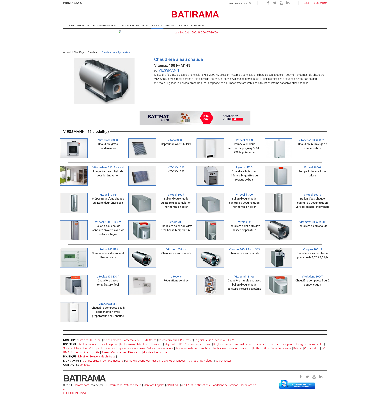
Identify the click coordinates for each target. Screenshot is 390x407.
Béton (265, 348)
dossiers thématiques (156, 352)
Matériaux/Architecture (134, 344)
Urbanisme (156, 344)
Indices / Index (112, 340)
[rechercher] (250, 2)
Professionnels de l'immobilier (193, 348)
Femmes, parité (285, 344)
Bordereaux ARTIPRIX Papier (175, 340)
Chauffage (79, 52)
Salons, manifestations (160, 348)
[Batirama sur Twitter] (275, 3)
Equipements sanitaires (131, 348)
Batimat (297, 348)
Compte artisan (92, 360)
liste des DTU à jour (89, 340)
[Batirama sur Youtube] (281, 3)
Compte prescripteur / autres (142, 360)
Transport (245, 348)
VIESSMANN (169, 70)
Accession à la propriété (85, 352)
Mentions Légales (154, 385)
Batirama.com (81, 385)
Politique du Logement (102, 348)
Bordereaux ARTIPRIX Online (139, 340)
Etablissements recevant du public (98, 344)
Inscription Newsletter (200, 360)
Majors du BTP (173, 344)
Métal (256, 348)
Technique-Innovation (225, 348)
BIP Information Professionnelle (123, 385)
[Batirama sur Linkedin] (288, 3)
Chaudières (93, 52)
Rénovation (134, 352)
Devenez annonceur (173, 360)
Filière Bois (80, 348)
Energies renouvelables (310, 344)
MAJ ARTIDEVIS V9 (75, 393)
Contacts (85, 364)
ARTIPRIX (187, 385)
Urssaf (207, 344)
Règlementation (222, 344)
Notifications (202, 385)
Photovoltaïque (193, 344)
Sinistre (67, 348)
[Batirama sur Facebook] (268, 3)
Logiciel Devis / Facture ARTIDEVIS (215, 340)
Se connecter (223, 360)
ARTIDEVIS (172, 385)
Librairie (83, 356)
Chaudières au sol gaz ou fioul (116, 52)
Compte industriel (113, 360)
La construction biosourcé (249, 344)
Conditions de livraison (225, 385)
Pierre (270, 344)
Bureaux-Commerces (113, 352)
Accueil (67, 52)
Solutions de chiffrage (102, 356)
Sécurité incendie (281, 348)
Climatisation (311, 348)
